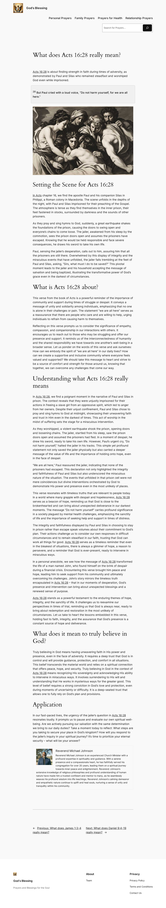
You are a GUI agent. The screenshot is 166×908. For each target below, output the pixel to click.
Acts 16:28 (40, 71)
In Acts (37, 195)
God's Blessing (36, 8)
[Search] (147, 27)
